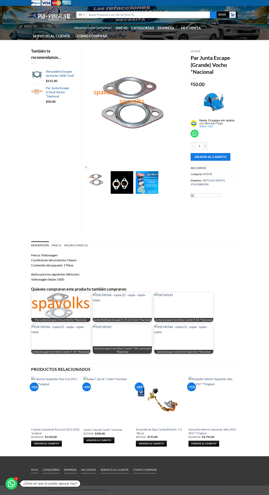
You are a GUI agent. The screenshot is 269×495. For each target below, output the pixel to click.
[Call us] (59, 28)
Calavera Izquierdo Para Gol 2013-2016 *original (55, 431)
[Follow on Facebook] (49, 28)
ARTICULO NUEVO (214, 180)
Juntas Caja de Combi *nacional (102, 429)
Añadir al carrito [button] (46, 443)
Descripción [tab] (40, 245)
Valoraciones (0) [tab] (76, 245)
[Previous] (31, 416)
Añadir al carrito (211, 157)
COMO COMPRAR (92, 36)
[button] (40, 28)
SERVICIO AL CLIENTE (51, 36)
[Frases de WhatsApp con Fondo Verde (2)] (147, 182)
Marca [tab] (56, 245)
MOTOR (195, 51)
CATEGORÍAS (142, 28)
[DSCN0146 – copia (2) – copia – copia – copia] (96, 180)
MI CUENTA (191, 28)
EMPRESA (166, 28)
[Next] (237, 416)
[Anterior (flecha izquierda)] (7, 247)
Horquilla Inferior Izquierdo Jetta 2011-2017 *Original (212, 431)
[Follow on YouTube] (64, 28)
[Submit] (213, 14)
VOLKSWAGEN (200, 184)
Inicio (121, 28)
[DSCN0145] (122, 182)
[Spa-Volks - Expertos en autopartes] (50, 14)
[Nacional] (205, 208)
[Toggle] (67, 479)
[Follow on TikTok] (54, 28)
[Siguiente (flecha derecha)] (262, 247)
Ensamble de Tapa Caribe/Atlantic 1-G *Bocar (159, 431)
